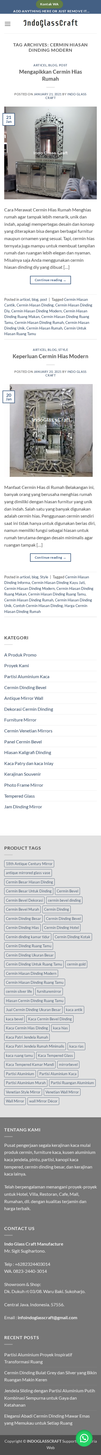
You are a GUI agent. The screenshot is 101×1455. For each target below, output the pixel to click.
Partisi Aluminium (20, 1073)
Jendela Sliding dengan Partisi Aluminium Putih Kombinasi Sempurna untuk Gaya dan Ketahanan (49, 1397)
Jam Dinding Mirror (23, 806)
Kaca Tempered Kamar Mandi (30, 1064)
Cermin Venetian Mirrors (28, 730)
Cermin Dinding (56, 909)
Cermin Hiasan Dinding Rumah (39, 322)
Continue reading (50, 280)
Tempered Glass (19, 795)
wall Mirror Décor (43, 1101)
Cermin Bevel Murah (22, 909)
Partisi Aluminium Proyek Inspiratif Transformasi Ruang (38, 1358)
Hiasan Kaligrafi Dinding (27, 752)
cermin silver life (19, 991)
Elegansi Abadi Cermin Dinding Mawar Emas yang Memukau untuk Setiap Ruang (47, 1419)
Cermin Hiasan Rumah (44, 328)
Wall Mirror (15, 1101)
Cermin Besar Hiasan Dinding (29, 882)
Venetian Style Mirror (23, 1092)
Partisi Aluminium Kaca (26, 676)
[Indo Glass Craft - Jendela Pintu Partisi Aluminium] (50, 24)
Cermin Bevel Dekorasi (24, 900)
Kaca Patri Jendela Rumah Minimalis (35, 1046)
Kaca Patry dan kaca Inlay (28, 763)
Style (63, 349)
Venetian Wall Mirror (62, 1092)
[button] (7, 24)
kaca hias (60, 1028)
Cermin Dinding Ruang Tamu (28, 946)
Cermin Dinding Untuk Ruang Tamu (34, 964)
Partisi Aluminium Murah (26, 1082)
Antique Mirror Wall (23, 698)
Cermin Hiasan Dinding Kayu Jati (58, 582)
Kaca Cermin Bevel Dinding (50, 1019)
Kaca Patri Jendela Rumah (27, 1037)
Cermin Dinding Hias (22, 927)
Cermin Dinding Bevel (25, 687)
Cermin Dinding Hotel (61, 927)
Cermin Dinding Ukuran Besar (30, 955)
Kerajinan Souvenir (22, 774)
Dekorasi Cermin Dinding (28, 709)
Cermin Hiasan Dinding (35, 305)
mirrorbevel (68, 1064)
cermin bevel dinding (64, 900)
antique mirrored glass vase (28, 872)
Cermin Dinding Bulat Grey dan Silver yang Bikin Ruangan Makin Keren (50, 1376)
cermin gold (76, 964)
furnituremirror (49, 991)
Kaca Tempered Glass (55, 1055)
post (63, 65)
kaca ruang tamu (19, 1055)
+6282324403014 (32, 1264)
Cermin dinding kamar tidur (28, 937)
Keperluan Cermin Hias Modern (50, 356)
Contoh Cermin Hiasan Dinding (38, 605)
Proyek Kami (16, 665)
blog (52, 65)
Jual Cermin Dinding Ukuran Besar (33, 1009)
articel (40, 65)
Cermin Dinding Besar (23, 918)
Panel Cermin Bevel (23, 741)
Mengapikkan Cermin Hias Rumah (50, 75)
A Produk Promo (20, 654)
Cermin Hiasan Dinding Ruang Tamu (57, 594)
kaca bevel (14, 1019)
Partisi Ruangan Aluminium (72, 1082)
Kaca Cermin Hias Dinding (27, 1028)
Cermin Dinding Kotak (72, 937)
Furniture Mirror (20, 719)
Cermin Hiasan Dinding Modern (36, 311)
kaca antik (74, 1009)
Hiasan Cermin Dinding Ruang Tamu (34, 1000)
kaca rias (76, 1046)
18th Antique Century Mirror (29, 863)
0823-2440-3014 (30, 1271)
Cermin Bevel (67, 891)
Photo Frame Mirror (23, 785)
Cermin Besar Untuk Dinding (29, 891)
